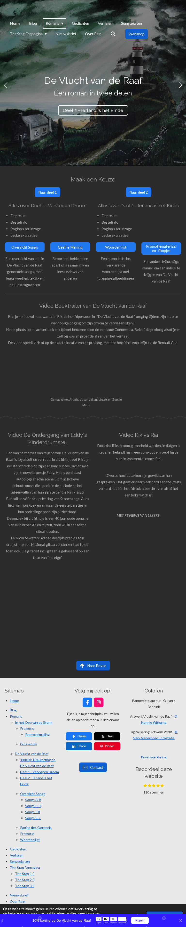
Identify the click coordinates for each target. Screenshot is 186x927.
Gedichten (18, 849)
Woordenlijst (30, 840)
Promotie (27, 728)
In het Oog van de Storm (33, 722)
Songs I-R (32, 812)
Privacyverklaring (154, 757)
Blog (13, 710)
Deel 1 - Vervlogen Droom (39, 772)
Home (14, 701)
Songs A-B (33, 800)
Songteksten (20, 861)
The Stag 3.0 (24, 886)
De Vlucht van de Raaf (31, 754)
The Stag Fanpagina (25, 867)
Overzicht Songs (32, 794)
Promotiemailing (37, 734)
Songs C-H (33, 806)
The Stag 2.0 (24, 880)
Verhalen (16, 855)
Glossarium (28, 744)
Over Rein (17, 901)
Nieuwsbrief (19, 895)
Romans (16, 716)
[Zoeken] (113, 34)
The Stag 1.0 (24, 874)
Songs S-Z (33, 818)
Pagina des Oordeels (36, 827)
